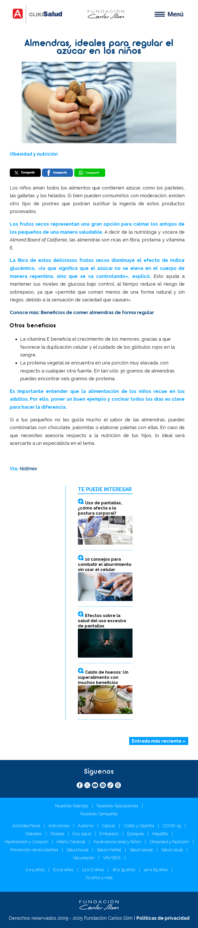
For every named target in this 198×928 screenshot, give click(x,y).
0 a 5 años (35, 869)
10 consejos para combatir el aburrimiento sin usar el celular (104, 564)
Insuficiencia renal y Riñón (117, 841)
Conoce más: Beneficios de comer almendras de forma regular (82, 312)
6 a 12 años (63, 869)
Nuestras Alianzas (71, 805)
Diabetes (34, 833)
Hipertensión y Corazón (26, 841)
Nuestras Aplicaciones (117, 805)
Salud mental (109, 849)
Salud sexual (141, 849)
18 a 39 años (123, 869)
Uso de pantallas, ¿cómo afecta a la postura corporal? (100, 508)
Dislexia (57, 833)
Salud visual (172, 849)
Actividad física (26, 825)
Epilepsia (135, 833)
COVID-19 (172, 825)
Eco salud (82, 833)
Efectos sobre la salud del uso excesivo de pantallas (102, 620)
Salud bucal (77, 849)
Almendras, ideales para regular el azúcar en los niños (99, 47)
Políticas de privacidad (162, 918)
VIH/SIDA (112, 857)
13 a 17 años (93, 869)
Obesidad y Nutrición (169, 841)
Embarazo (109, 833)
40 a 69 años (156, 869)
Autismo (86, 825)
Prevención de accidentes (34, 849)
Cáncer (108, 825)
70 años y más (99, 877)
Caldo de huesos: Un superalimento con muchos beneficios (103, 677)
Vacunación (84, 857)
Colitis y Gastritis (139, 825)
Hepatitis (160, 833)
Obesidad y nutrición (34, 154)
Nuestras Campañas (99, 813)
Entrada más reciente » (159, 741)
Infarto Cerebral (71, 841)
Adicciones (58, 825)
